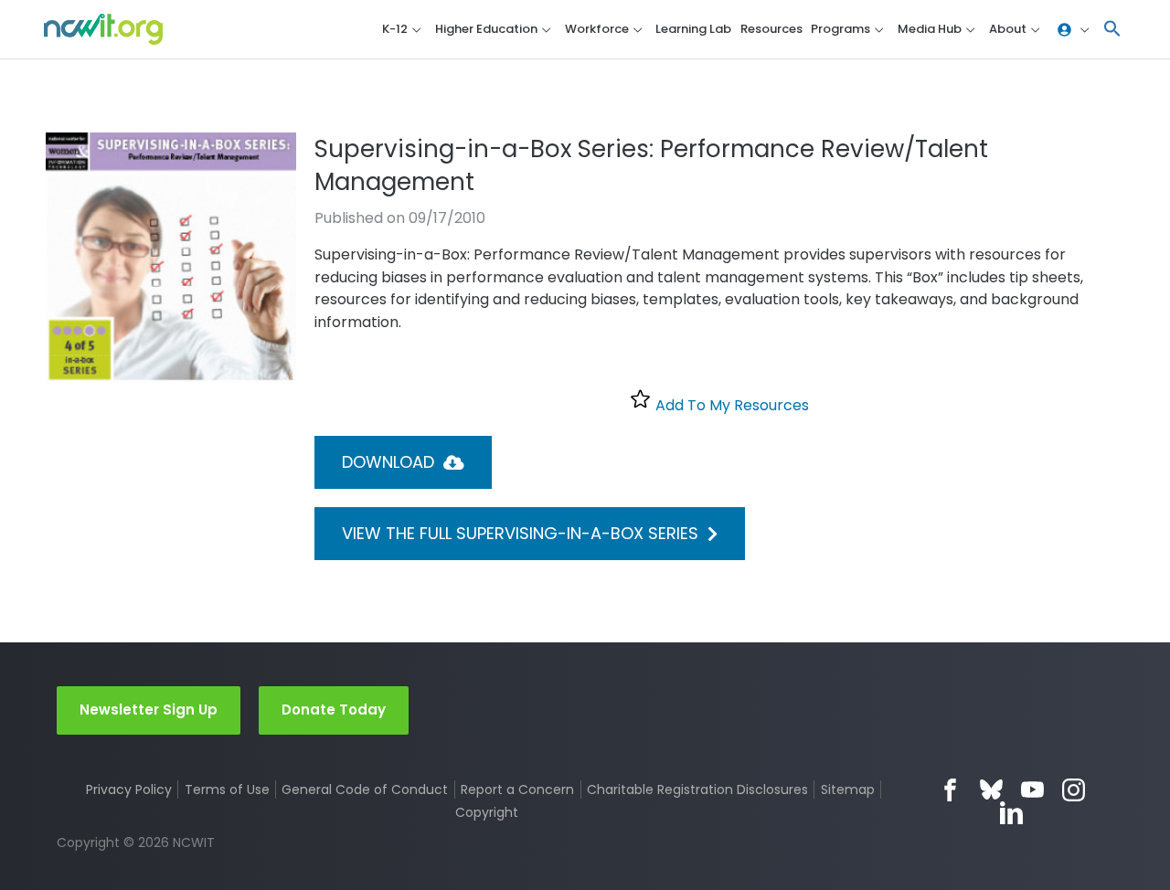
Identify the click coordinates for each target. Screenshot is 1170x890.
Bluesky (991, 790)
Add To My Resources (730, 405)
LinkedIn (1011, 812)
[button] (1112, 29)
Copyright (486, 812)
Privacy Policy (129, 789)
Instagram (1073, 790)
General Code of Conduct (365, 789)
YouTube (1032, 790)
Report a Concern (517, 789)
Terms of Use (227, 789)
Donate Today (334, 709)
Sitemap (848, 789)
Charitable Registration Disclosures (697, 789)
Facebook (950, 790)
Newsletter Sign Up (149, 709)
